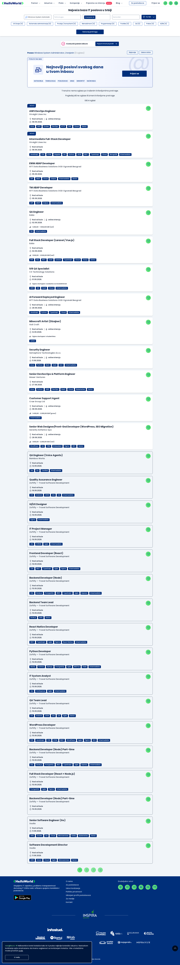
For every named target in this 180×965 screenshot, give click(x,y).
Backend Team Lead (41, 602)
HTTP (63, 126)
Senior (84, 126)
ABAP (38, 179)
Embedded (57, 446)
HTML (49, 154)
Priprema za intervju (95, 3)
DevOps (55, 126)
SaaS (50, 260)
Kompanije (75, 3)
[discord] (147, 887)
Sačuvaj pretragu (90, 32)
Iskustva (48, 3)
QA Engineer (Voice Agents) (46, 455)
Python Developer (40, 651)
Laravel (58, 260)
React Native (68, 642)
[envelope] (154, 887)
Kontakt (69, 902)
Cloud (76, 126)
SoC (61, 365)
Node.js (39, 593)
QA (31, 231)
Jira (31, 470)
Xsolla (32, 823)
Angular (57, 154)
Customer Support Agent (44, 398)
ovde (21, 951)
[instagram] (127, 887)
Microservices (63, 836)
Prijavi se (134, 73)
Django (49, 667)
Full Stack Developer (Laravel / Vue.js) (51, 240)
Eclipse (53, 179)
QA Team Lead (38, 700)
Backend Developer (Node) (45, 577)
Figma (67, 446)
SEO (73, 446)
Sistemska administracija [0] (40, 24)
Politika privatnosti (74, 892)
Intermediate (125, 154)
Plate (61, 3)
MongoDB (113, 154)
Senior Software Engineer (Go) (47, 820)
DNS (69, 126)
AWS (39, 126)
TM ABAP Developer (41, 187)
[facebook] (120, 887)
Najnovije (132, 52)
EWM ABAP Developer (42, 163)
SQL (37, 260)
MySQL (32, 667)
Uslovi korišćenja (73, 888)
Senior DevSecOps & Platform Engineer (52, 374)
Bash (48, 365)
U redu (17, 957)
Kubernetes (80, 389)
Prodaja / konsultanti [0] (66, 24)
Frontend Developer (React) (46, 553)
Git (64, 154)
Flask (84, 667)
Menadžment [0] (88, 24)
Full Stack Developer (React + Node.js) (52, 774)
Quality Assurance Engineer (45, 479)
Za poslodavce (137, 3)
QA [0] (137, 24)
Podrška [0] (124, 24)
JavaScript (34, 154)
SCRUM (38, 544)
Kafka (74, 836)
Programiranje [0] (107, 24)
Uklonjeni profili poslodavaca (78, 895)
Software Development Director (48, 844)
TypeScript (95, 154)
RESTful (77, 667)
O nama (69, 881)
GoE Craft (34, 324)
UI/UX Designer (38, 504)
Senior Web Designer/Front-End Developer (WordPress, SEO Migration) (71, 426)
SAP (31, 179)
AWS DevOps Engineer (42, 111)
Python (71, 154)
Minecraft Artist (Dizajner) (45, 321)
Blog (118, 3)
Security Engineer (39, 349)
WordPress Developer (42, 725)
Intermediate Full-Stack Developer (50, 139)
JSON (79, 154)
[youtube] (134, 887)
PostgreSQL (49, 593)
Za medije (70, 899)
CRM (48, 446)
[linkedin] (141, 887)
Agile (46, 544)
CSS (42, 154)
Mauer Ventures (37, 377)
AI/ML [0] (163, 24)
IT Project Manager (40, 528)
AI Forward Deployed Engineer (47, 297)
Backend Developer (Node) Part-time (51, 749)
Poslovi (34, 3)
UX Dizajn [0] (18, 24)
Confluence (40, 691)
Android (39, 495)
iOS (31, 495)
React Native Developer (43, 626)
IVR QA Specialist (39, 268)
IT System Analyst (40, 676)
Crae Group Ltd (37, 401)
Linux (32, 126)
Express (84, 593)
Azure (39, 860)
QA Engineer (36, 212)
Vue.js (85, 260)
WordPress (34, 446)
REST (86, 154)
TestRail (45, 470)
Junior (32, 341)
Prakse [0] (150, 24)
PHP (31, 260)
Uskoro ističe (146, 52)
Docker (46, 126)
